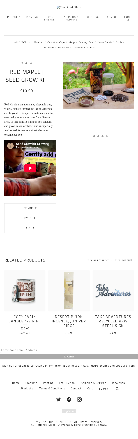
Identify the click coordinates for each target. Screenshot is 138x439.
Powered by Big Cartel (69, 411)
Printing (32, 17)
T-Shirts (26, 42)
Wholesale (94, 17)
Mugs (72, 42)
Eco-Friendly (50, 18)
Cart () (127, 18)
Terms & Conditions (52, 388)
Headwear (63, 47)
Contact (112, 17)
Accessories (79, 47)
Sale (92, 47)
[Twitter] (58, 399)
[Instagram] (79, 399)
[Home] (69, 7)
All (16, 42)
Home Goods (105, 42)
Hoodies (39, 42)
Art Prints (48, 47)
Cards (119, 42)
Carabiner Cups (56, 42)
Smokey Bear (86, 42)
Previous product (98, 259)
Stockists (26, 388)
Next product (123, 259)
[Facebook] (69, 399)
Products (14, 17)
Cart (90, 388)
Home (16, 383)
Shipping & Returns (71, 18)
